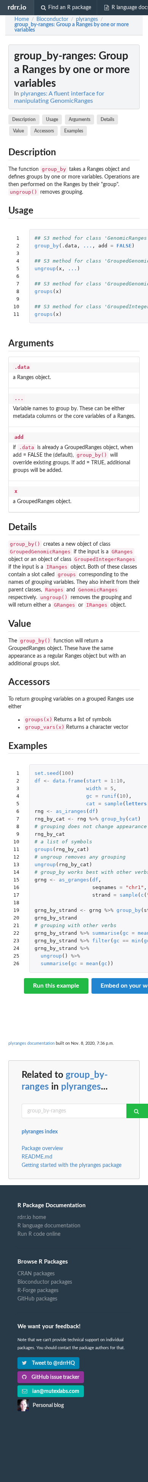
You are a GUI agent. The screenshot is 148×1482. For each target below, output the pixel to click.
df (38, 781)
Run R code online (38, 1234)
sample (113, 803)
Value (18, 131)
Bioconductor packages (44, 1282)
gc (89, 796)
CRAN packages (36, 1273)
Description (24, 119)
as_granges (74, 880)
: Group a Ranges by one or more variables (71, 27)
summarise (106, 933)
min (136, 940)
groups (44, 291)
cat (90, 803)
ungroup (45, 268)
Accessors (44, 131)
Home (21, 19)
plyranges (81, 1087)
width (93, 788)
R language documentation (48, 1226)
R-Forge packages (37, 1290)
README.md (37, 1157)
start (93, 781)
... (87, 246)
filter (101, 940)
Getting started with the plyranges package (71, 1165)
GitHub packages (37, 1299)
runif (109, 796)
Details (107, 119)
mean (92, 963)
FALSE (124, 246)
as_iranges (71, 811)
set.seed (47, 773)
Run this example (56, 986)
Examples (73, 131)
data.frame (68, 781)
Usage (52, 119)
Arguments (79, 119)
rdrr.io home (31, 1217)
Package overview (42, 1148)
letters (136, 803)
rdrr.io (17, 7)
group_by (47, 246)
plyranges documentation (31, 1043)
